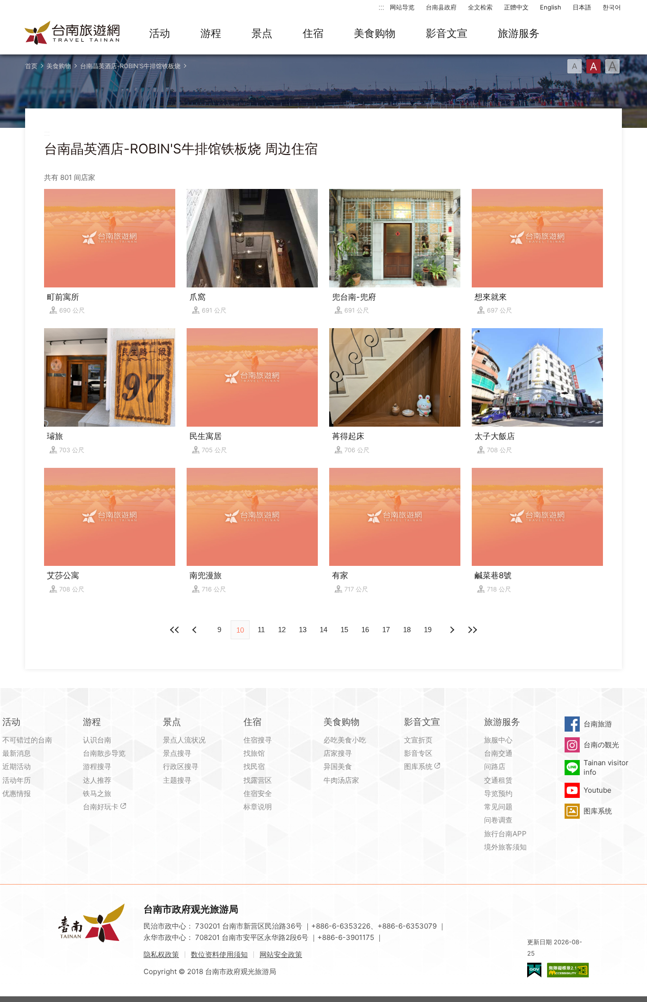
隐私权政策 (161, 954)
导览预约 (498, 793)
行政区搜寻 (180, 766)
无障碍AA (568, 970)
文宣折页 (418, 739)
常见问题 (498, 806)
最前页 (174, 629)
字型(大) (612, 66)
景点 (262, 33)
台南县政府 (441, 7)
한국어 (611, 7)
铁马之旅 (97, 793)
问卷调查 (498, 819)
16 (365, 630)
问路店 (494, 766)
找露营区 (257, 780)
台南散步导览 (104, 753)
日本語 (582, 7)
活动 (159, 33)
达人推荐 (97, 780)
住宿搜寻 (257, 739)
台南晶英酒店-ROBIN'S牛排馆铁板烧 (130, 66)
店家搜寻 (338, 753)
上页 (451, 629)
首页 (31, 66)
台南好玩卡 (100, 806)
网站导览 (402, 7)
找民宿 (254, 766)
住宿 (313, 33)
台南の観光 (601, 744)
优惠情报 (16, 793)
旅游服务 (518, 33)
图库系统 (418, 766)
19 (427, 630)
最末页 (472, 629)
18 (407, 630)
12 (282, 630)
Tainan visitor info (606, 767)
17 (386, 630)
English (550, 7)
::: (381, 6)
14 (323, 630)
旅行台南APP (505, 833)
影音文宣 (446, 33)
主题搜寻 (177, 780)
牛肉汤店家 (341, 780)
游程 (210, 33)
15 (344, 630)
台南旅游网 (72, 33)
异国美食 (338, 766)
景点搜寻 (177, 753)
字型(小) (574, 66)
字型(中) (593, 66)
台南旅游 (598, 723)
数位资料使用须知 (219, 954)
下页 (195, 629)
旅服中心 (498, 739)
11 (261, 630)
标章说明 (257, 806)
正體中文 (516, 7)
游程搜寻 (97, 766)
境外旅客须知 (505, 846)
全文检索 (480, 7)
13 (302, 630)
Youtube (597, 790)
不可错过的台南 (27, 739)
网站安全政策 (281, 954)
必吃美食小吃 (345, 739)
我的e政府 (534, 970)
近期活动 (16, 766)
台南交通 (498, 753)
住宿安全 (257, 793)
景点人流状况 (184, 739)
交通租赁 (498, 780)
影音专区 (418, 753)
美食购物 (374, 33)
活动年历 (16, 780)
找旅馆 (254, 753)
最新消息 (16, 753)
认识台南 (97, 739)
